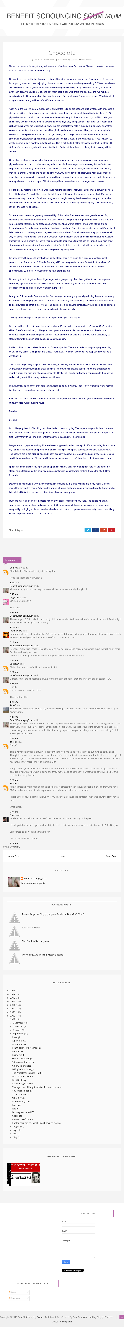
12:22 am (14, 582)
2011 (13, 1004)
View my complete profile (33, 883)
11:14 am (14, 627)
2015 (13, 990)
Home (63, 856)
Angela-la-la (15, 597)
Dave (12, 815)
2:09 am (14, 612)
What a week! (18, 1097)
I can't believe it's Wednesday (26, 1047)
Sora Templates (80, 1317)
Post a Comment (11, 846)
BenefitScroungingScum (21, 585)
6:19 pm (14, 642)
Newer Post (13, 856)
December (18, 1022)
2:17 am (14, 843)
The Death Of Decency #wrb (36, 941)
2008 (13, 1015)
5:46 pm (14, 683)
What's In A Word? (31, 927)
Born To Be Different (22, 1076)
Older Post (111, 856)
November (18, 1026)
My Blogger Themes (103, 1317)
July (15, 1130)
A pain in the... (19, 1040)
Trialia (13, 741)
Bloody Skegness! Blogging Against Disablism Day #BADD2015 (53, 914)
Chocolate (17, 1115)
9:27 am (14, 780)
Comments (15, 1298)
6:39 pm (14, 738)
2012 (13, 1001)
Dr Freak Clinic (19, 1044)
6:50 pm (14, 660)
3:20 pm (14, 672)
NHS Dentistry (19, 1080)
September (18, 1033)
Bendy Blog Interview (22, 1083)
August (16, 1126)
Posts (13, 1292)
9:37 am (14, 811)
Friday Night (18, 1054)
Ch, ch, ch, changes (21, 1065)
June (15, 1133)
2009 (13, 1012)
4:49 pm (14, 716)
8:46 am (14, 594)
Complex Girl (16, 567)
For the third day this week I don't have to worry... (36, 1122)
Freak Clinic (17, 1051)
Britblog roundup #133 (23, 1112)
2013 (13, 997)
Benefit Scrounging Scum (30, 1317)
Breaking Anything (21, 1101)
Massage (16, 1105)
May (15, 1137)
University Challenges (22, 1058)
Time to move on (20, 1094)
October (17, 1030)
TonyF (13, 705)
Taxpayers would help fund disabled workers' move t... (38, 1087)
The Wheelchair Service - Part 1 (27, 1072)
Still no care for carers (23, 1062)
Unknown (14, 663)
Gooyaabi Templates (62, 1321)
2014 (13, 994)
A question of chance (22, 1119)
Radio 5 (16, 1108)
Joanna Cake (16, 630)
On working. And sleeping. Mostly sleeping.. (43, 954)
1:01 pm (14, 701)
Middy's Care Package (23, 1069)
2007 (13, 1019)
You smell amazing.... (22, 1090)
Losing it (16, 1037)
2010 (13, 1008)
